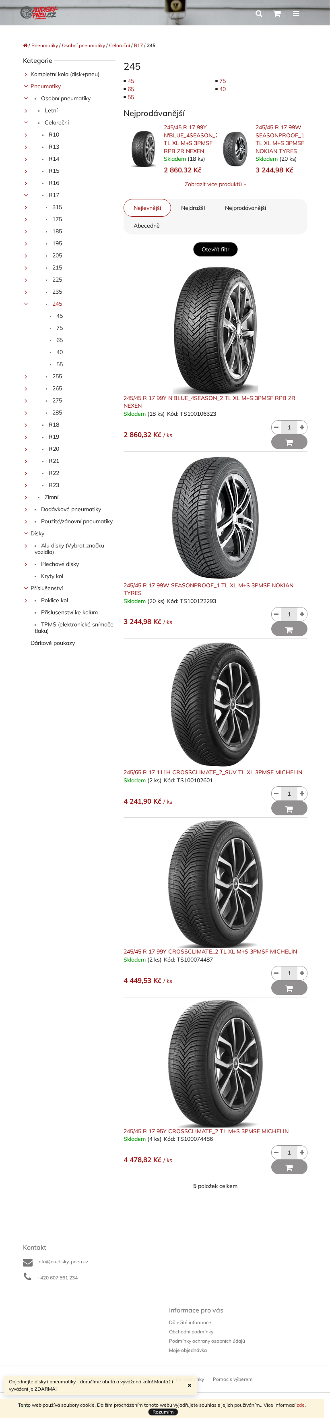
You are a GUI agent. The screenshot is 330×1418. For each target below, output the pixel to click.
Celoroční (56, 122)
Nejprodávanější (245, 207)
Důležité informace (190, 1322)
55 (59, 364)
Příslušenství (47, 588)
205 (56, 255)
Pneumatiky (46, 86)
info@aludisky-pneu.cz (62, 1261)
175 (56, 219)
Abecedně (147, 225)
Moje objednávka (188, 1350)
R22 (53, 473)
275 (56, 400)
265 (56, 388)
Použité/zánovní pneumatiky (76, 521)
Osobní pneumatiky (65, 98)
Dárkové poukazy (53, 643)
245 (56, 303)
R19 (53, 436)
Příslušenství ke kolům (68, 612)
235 (56, 291)
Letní (50, 110)
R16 (53, 183)
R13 (53, 146)
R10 (53, 134)
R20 (53, 448)
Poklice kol (53, 600)
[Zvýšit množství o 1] (302, 427)
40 (59, 352)
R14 (53, 158)
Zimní (50, 497)
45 (59, 315)
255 (56, 376)
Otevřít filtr (215, 249)
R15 (53, 170)
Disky (37, 533)
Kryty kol (51, 576)
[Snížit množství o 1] (276, 427)
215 (56, 267)
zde (301, 1405)
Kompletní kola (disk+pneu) (65, 74)
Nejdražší (193, 207)
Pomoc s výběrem (233, 1379)
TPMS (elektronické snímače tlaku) (74, 627)
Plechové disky (59, 564)
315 (56, 207)
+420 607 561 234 (57, 1278)
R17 (53, 195)
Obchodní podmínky (191, 1332)
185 (56, 231)
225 (56, 279)
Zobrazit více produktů (213, 184)
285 (56, 412)
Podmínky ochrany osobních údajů (207, 1341)
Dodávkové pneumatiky (70, 509)
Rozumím (163, 1412)
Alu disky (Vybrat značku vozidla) (69, 549)
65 (59, 340)
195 (56, 243)
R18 (53, 424)
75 (59, 328)
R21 (53, 460)
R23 (53, 485)
